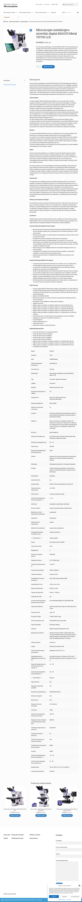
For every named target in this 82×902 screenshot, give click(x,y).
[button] (79, 885)
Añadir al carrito (48, 66)
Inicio (6, 21)
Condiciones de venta (17, 838)
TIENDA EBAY (54, 4)
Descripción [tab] (7, 80)
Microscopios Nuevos (25, 12)
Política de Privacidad (17, 834)
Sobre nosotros (39, 4)
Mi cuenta (47, 4)
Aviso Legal (68, 899)
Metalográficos (24, 21)
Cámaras (53, 12)
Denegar (64, 896)
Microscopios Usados (9, 12)
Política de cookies (61, 899)
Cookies (6, 838)
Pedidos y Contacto (35, 834)
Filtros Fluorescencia (41, 12)
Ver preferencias (75, 896)
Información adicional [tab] (10, 84)
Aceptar (54, 896)
